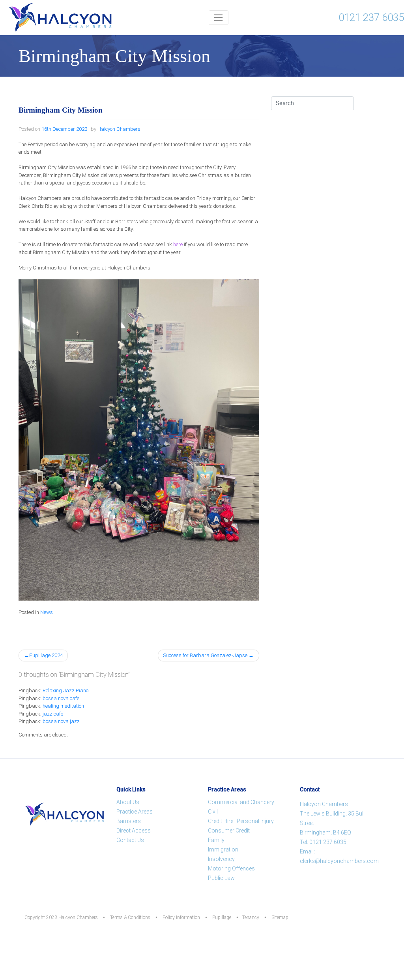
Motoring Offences (231, 868)
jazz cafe (53, 714)
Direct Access (133, 830)
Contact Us (130, 840)
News (46, 612)
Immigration (223, 849)
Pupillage (221, 917)
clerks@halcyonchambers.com (339, 861)
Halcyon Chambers (118, 129)
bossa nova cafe (61, 698)
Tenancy (250, 917)
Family (216, 840)
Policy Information (181, 917)
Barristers (128, 821)
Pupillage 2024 (46, 655)
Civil (213, 811)
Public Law (221, 878)
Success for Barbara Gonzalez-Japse (205, 655)
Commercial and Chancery (241, 802)
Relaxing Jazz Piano (65, 690)
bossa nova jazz (61, 721)
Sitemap (279, 917)
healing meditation (63, 706)
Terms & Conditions (130, 917)
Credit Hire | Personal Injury (241, 821)
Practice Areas (134, 811)
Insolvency (221, 859)
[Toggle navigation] (219, 17)
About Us (127, 802)
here (178, 244)
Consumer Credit (229, 830)
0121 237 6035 (371, 17)
